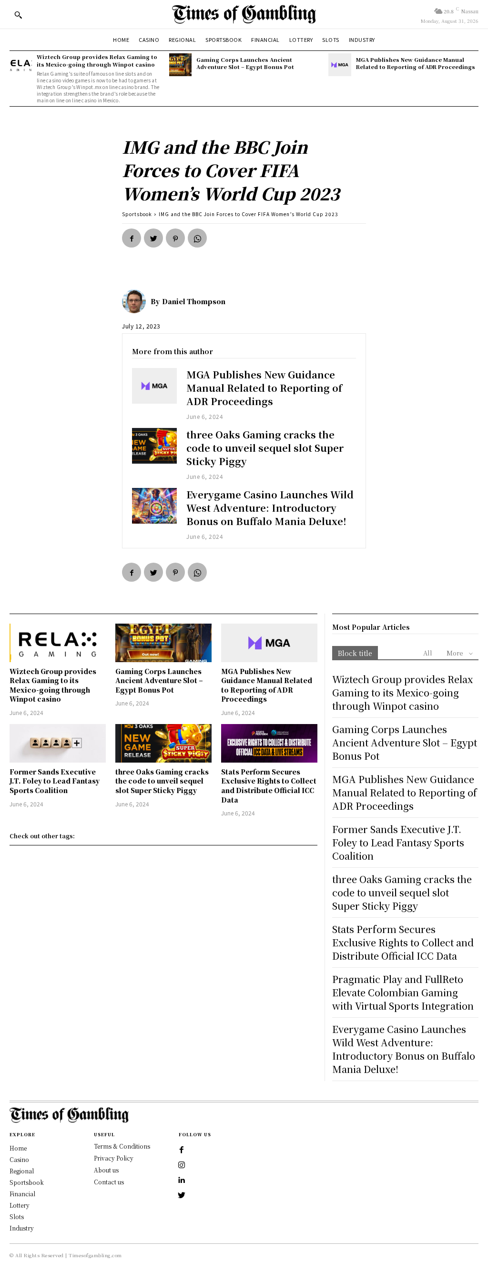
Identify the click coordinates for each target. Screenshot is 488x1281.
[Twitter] (153, 238)
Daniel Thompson (193, 301)
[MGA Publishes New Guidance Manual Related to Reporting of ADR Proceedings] (339, 64)
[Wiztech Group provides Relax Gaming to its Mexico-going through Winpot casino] (21, 64)
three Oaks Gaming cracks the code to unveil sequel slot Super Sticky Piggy (265, 447)
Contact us (109, 1182)
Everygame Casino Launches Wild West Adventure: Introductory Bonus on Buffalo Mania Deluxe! (270, 507)
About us (106, 1170)
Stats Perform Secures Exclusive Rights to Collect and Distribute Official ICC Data (268, 785)
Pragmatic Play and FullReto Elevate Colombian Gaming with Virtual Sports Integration (403, 992)
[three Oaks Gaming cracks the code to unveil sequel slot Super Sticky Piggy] (154, 446)
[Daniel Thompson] (136, 301)
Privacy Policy (113, 1158)
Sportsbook (137, 214)
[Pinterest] (175, 238)
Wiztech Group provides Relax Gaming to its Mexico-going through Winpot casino (97, 60)
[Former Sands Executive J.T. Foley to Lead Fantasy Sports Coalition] (58, 743)
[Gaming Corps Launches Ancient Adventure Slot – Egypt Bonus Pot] (180, 64)
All (427, 652)
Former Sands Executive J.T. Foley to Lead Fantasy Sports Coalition (55, 781)
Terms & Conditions (122, 1146)
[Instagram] (181, 1165)
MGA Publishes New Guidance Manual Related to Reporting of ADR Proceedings (415, 63)
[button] (18, 14)
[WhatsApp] (197, 238)
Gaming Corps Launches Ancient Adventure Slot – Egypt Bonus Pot (245, 63)
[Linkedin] (181, 1180)
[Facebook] (131, 238)
